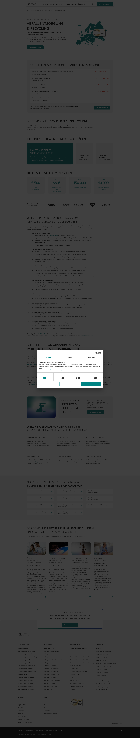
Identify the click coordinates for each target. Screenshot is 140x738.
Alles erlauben (91, 384)
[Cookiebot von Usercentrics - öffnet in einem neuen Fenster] (94, 353)
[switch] (62, 378)
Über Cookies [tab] (91, 357)
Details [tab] (70, 357)
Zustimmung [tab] (48, 357)
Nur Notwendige (70, 384)
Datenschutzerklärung (56, 370)
